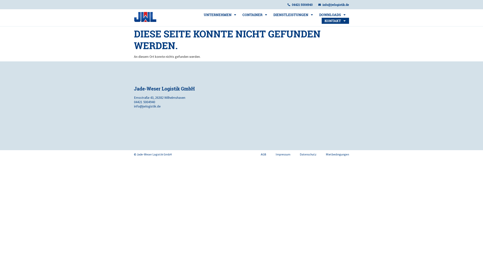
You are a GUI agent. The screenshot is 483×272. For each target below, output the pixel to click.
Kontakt (333, 21)
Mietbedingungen (337, 154)
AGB (263, 154)
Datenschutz (308, 154)
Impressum (283, 154)
